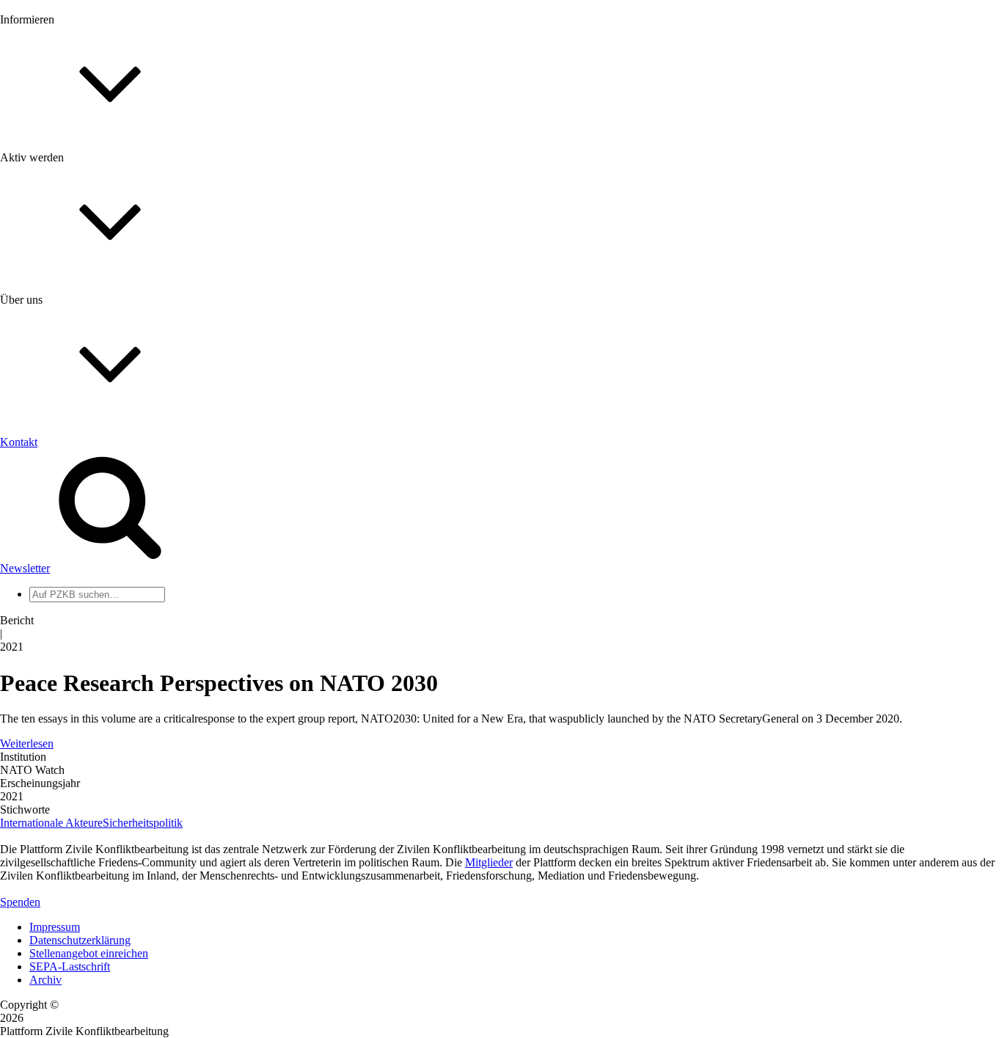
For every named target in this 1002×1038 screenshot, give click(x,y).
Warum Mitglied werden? (88, 341)
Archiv (45, 979)
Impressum (54, 927)
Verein (44, 594)
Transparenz (57, 497)
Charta (44, 484)
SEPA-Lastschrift (69, 966)
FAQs (43, 367)
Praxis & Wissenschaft (81, 425)
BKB (41, 717)
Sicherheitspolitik (143, 822)
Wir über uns (59, 470)
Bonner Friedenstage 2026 (90, 210)
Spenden (20, 902)
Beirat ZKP (56, 690)
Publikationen (61, 236)
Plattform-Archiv (68, 261)
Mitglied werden (67, 327)
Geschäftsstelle (63, 567)
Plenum (47, 607)
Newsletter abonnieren (81, 184)
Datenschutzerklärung (80, 940)
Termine (48, 197)
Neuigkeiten (57, 157)
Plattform (50, 170)
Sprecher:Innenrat (70, 580)
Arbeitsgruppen (65, 620)
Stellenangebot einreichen (88, 953)
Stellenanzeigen (65, 223)
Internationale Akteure (51, 822)
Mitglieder (53, 354)
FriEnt (44, 677)
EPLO (44, 704)
